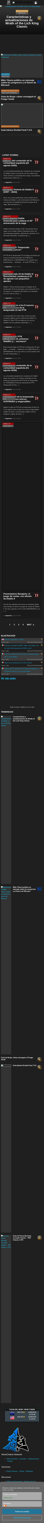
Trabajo (10, 1461)
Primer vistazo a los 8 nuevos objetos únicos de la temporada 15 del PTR (18, 307)
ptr (4, 308)
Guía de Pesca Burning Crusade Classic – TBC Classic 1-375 (22, 1238)
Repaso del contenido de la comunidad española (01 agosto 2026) (17, 367)
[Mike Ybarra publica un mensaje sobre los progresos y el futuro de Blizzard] (22, 66)
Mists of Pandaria (9, 93)
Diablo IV (7, 159)
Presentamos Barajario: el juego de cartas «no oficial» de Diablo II (17, 596)
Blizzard (5, 74)
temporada (8, 274)
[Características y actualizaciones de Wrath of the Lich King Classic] (22, 19)
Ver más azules (8, 678)
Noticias (22, 13)
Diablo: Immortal (10, 219)
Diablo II (6, 161)
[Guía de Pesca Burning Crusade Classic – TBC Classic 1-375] (6, 1319)
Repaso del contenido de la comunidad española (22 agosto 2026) (17, 163)
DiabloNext (8, 426)
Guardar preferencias (22, 1518)
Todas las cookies (22, 1512)
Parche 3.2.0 (8, 339)
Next (29, 625)
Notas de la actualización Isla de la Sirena (18, 663)
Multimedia (7, 190)
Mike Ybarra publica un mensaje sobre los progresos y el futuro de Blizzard (18, 82)
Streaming (7, 250)
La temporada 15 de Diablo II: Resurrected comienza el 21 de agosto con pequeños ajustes (18, 277)
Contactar (22, 1459)
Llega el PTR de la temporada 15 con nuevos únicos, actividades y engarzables (18, 399)
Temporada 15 (9, 247)
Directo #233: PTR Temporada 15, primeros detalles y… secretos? (16, 339)
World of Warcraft (10, 90)
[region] (21, 145)
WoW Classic (22, 11)
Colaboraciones (33, 1459)
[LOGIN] (35, 2)
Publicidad (29, 1471)
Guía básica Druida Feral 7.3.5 (16, 130)
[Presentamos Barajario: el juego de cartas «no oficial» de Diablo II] (22, 506)
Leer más (10, 1490)
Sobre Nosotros (12, 1459)
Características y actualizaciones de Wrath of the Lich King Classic (24, 719)
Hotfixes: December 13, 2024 (13, 639)
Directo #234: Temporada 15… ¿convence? (16, 248)
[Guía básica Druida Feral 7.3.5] (22, 115)
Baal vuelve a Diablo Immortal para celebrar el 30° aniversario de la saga (18, 220)
